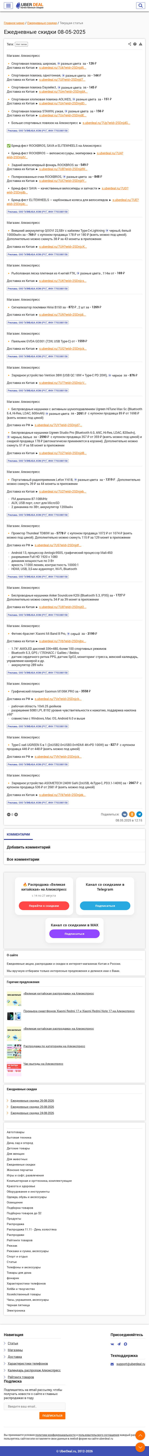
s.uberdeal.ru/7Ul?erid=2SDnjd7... (62, 79)
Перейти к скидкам (44, 906)
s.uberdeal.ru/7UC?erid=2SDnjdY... (62, 181)
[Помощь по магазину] (135, 44)
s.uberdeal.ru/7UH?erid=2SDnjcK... (63, 246)
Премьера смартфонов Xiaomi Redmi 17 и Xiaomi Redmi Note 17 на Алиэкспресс (79, 1011)
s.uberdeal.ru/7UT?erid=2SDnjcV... (62, 383)
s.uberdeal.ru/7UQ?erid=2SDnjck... (63, 348)
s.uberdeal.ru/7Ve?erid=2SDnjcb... (58, 699)
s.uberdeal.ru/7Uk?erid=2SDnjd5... (62, 67)
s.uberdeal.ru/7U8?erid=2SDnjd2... (62, 607)
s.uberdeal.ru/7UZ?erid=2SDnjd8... (63, 453)
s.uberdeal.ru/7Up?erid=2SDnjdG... (106, 123)
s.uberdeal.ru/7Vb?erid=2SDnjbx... (62, 641)
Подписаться (105, 906)
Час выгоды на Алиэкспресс (43, 1063)
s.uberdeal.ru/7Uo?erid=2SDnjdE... (62, 115)
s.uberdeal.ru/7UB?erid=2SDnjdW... (63, 169)
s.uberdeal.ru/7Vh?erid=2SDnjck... (58, 756)
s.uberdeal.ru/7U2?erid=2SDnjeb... (62, 491)
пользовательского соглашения (98, 1435)
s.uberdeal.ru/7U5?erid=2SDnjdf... (58, 545)
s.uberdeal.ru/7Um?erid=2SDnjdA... (63, 91)
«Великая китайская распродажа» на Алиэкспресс (58, 993)
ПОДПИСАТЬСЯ (52, 1415)
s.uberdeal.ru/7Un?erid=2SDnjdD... (63, 103)
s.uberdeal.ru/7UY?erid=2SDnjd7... (58, 425)
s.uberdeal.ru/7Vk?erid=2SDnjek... (62, 795)
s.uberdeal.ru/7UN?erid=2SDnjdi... (62, 314)
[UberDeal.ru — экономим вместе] (29, 6)
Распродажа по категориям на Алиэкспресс (54, 1046)
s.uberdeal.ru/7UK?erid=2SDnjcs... (62, 281)
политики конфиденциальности (55, 1435)
